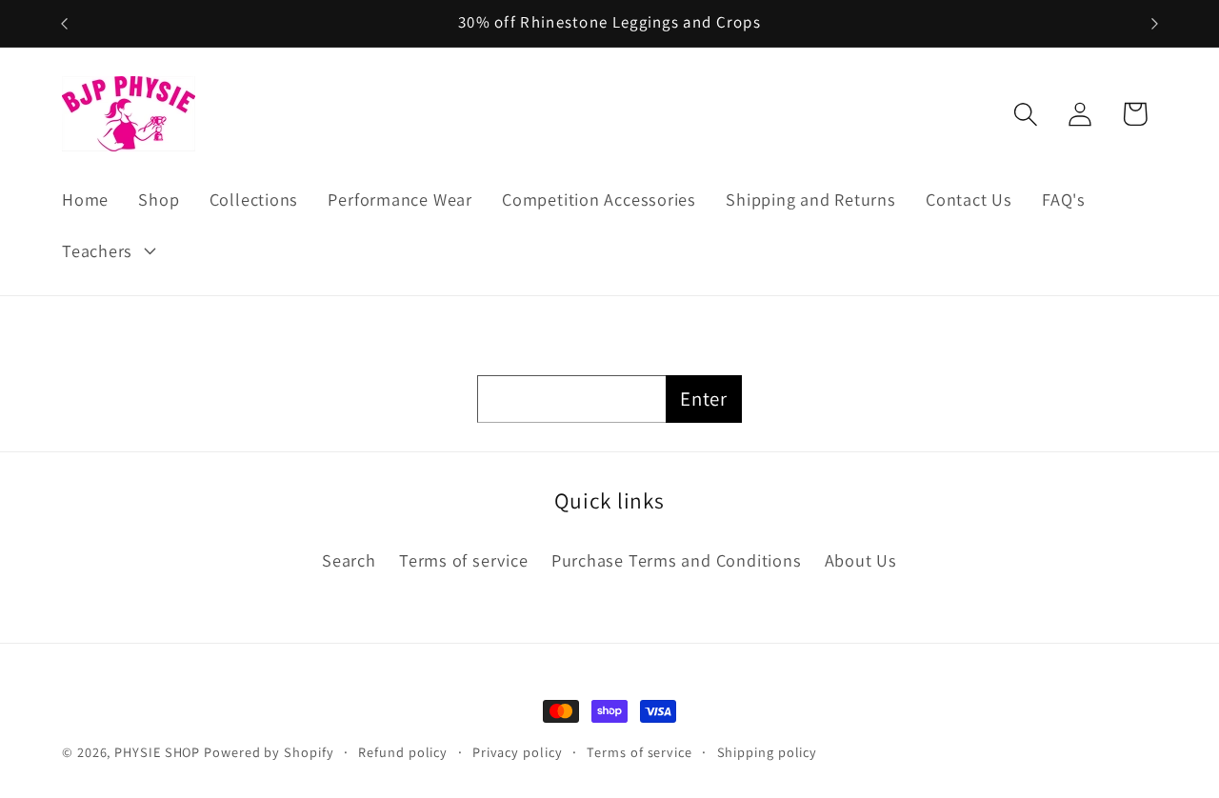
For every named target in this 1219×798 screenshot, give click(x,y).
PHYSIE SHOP (157, 752)
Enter (704, 398)
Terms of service (463, 560)
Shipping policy (767, 752)
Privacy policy (517, 752)
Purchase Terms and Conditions (676, 560)
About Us (861, 560)
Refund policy (403, 752)
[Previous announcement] (65, 23)
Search (349, 560)
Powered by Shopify (268, 752)
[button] (106, 250)
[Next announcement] (1155, 23)
